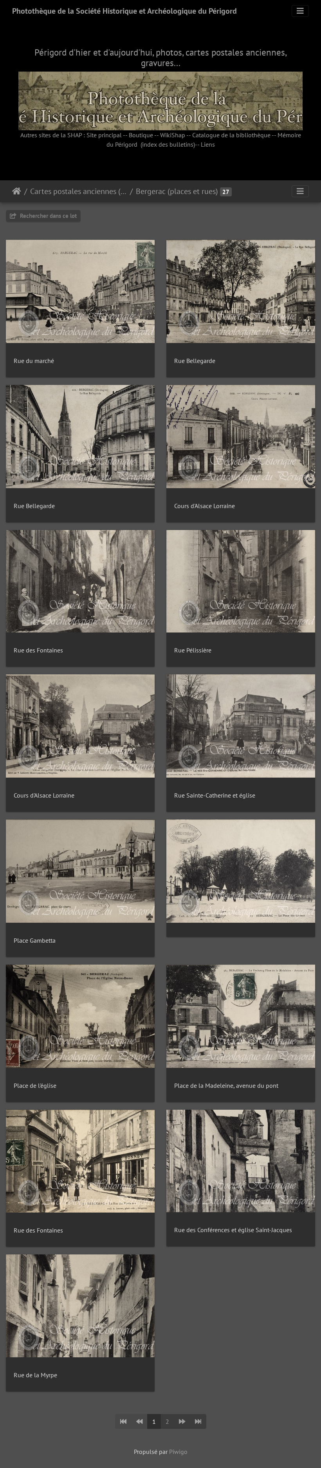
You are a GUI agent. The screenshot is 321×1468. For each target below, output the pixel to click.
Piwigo (178, 1451)
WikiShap (172, 135)
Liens (208, 144)
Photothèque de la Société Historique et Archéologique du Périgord (124, 11)
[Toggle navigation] (300, 11)
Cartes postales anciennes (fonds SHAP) (78, 191)
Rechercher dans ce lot (47, 215)
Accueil (16, 191)
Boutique (141, 135)
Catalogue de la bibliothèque (231, 135)
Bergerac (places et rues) (177, 191)
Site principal (104, 135)
